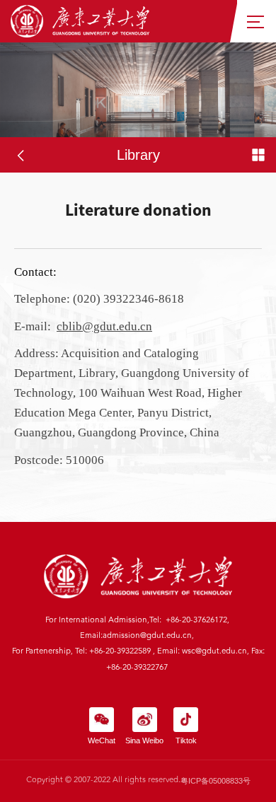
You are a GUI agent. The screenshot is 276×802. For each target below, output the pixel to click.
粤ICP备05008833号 (215, 781)
